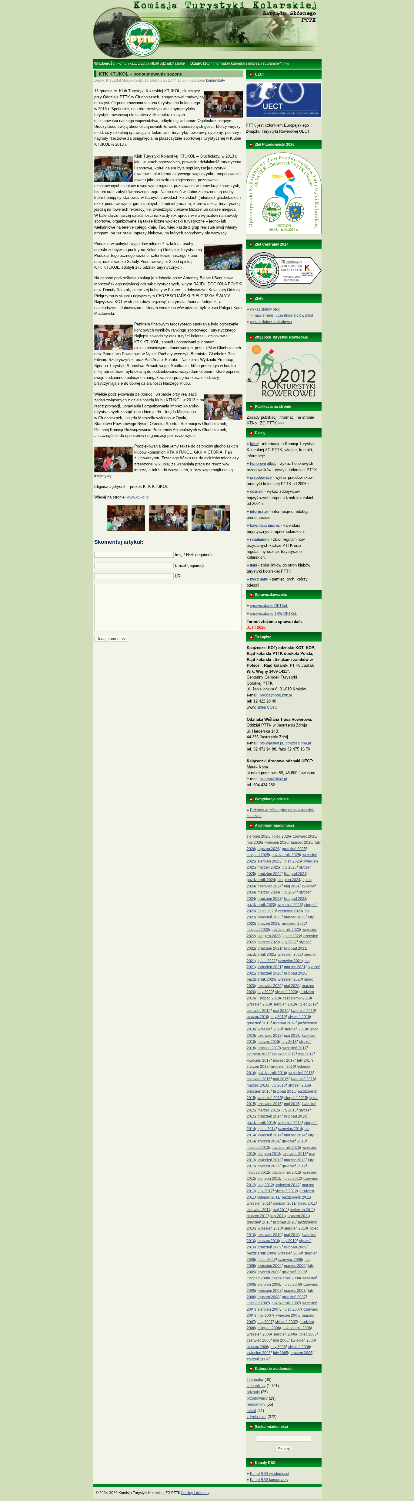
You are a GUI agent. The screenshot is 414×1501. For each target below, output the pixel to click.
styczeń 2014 (268, 1141)
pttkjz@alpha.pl (298, 743)
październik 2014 (261, 1123)
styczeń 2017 (258, 1066)
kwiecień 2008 (270, 1290)
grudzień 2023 (270, 899)
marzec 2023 (294, 917)
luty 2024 (289, 892)
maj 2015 (291, 1104)
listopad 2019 (269, 998)
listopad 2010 (284, 1222)
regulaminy (270, 63)
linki (285, 63)
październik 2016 (272, 1073)
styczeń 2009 (268, 1272)
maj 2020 (291, 986)
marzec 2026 (301, 842)
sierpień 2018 (295, 1029)
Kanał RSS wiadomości (269, 1474)
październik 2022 (286, 929)
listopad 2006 (269, 1328)
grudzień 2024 (270, 874)
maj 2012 (265, 1185)
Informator (220, 63)
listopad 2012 (258, 1172)
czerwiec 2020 (270, 986)
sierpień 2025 (269, 861)
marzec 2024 (268, 892)
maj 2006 (281, 1340)
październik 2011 (296, 1197)
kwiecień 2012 (287, 1185)
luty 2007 (265, 1322)
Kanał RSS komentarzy (269, 1480)
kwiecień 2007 (287, 1315)
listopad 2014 (295, 1116)
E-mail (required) (189, 565)
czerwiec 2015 (270, 1104)
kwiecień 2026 (277, 842)
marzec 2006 (257, 1347)
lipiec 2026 (281, 836)
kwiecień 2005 (259, 1353)
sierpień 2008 (269, 1284)
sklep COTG (267, 707)
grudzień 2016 (283, 1066)
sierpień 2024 (289, 880)
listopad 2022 (258, 929)
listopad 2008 (258, 1278)
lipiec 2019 (308, 1004)
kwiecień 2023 (270, 917)
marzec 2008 (294, 1290)
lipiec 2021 (267, 961)
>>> (281, 423)
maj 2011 (280, 1210)
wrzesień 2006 (259, 1334)
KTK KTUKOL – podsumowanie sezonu (140, 74)
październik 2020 (261, 979)
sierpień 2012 (269, 1178)
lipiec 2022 (292, 936)
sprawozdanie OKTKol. (269, 606)
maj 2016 (281, 1079)
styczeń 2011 (298, 1216)
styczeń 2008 (268, 1297)
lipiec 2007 (292, 1309)
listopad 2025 (258, 855)
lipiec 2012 (292, 1178)
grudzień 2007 (294, 1297)
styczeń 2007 (286, 1322)
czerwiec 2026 (304, 836)
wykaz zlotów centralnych (271, 322)
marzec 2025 (268, 867)
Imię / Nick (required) (193, 555)
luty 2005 (280, 1353)
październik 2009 (261, 1253)
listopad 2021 (295, 948)
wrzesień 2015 (270, 1098)
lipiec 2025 (292, 861)
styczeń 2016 (299, 1085)
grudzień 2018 (259, 1023)
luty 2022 (289, 942)
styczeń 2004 (258, 1359)
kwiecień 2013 (270, 1160)
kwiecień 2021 (270, 967)
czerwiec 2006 (259, 1340)
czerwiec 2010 (270, 1235)
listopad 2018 (284, 1023)
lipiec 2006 (308, 1334)
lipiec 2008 (292, 1284)
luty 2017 (304, 1060)
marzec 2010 (268, 1241)
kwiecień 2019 (303, 1011)
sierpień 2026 (258, 836)
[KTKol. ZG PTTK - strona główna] (207, 58)
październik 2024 (261, 880)
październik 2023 (261, 905)
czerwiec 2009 (290, 1260)
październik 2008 (286, 1278)
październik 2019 (296, 998)
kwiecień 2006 (303, 1340)
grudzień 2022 (294, 923)
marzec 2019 (257, 1017)
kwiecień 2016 (303, 1079)
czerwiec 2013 (295, 1154)
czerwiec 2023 (290, 911)
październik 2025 (286, 855)
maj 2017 (306, 1054)
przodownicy (257, 1398)
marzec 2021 (294, 967)
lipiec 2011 (307, 1203)
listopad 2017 (269, 1048)
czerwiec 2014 (290, 1129)
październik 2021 (261, 954)
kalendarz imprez (245, 63)
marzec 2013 (294, 1160)
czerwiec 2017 (284, 1054)
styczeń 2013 (268, 1166)
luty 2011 (277, 1216)
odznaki (166, 63)
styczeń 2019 (299, 1017)
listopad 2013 (258, 1147)
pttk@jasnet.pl (271, 743)
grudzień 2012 (294, 1166)
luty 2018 (289, 1042)
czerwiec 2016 (259, 1079)
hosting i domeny (195, 1493)
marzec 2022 (268, 942)
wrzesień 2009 (290, 1253)
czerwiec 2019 (259, 1011)
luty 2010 (289, 1241)
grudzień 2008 (294, 1272)
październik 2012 (286, 1172)
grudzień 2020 (270, 973)
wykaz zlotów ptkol (265, 309)
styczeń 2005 (301, 1353)
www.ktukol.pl (138, 497)
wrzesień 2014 (290, 1123)
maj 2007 (265, 1315)
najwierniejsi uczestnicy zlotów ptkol (283, 315)
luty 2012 (265, 1191)
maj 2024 (291, 886)
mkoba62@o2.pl (273, 779)
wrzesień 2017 (294, 1048)
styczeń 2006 (299, 1347)
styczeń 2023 (268, 923)
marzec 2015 (268, 1110)
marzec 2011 (257, 1216)
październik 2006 (296, 1328)
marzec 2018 (268, 1042)
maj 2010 (291, 1235)
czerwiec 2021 (290, 961)
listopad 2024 (295, 874)
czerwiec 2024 (270, 886)
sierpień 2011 (284, 1203)
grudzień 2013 (294, 1141)
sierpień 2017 (258, 1054)
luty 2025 (289, 867)
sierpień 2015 (295, 1098)
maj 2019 (281, 1011)
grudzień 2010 (259, 1222)
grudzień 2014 (270, 1116)
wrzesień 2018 (270, 1029)
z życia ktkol (148, 63)
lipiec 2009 (267, 1260)
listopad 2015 (284, 1091)
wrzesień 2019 (259, 1004)
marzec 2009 (294, 1266)
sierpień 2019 (284, 1004)
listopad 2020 (295, 973)
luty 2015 (289, 1110)
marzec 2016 (257, 1085)
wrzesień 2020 (290, 979)
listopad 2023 (295, 899)
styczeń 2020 (286, 992)
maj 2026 (254, 842)
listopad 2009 (295, 1247)
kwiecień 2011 (302, 1210)
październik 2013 (286, 1147)
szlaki (179, 63)
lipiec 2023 (267, 911)
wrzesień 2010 (270, 1228)
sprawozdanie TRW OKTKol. (273, 613)
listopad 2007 (258, 1303)
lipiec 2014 (267, 1129)
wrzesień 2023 (290, 905)
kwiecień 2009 (270, 1266)
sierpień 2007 (269, 1309)
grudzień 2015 (259, 1091)
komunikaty (127, 63)
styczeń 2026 (268, 849)
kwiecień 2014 (270, 1135)
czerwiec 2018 (270, 1035)
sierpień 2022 (269, 936)
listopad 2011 (268, 1197)
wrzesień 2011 (259, 1203)
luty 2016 (278, 1085)
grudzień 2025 (294, 849)
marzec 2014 (294, 1135)
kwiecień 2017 (259, 1060)
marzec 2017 (284, 1060)
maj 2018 (291, 1035)
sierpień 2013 (269, 1154)
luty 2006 (278, 1347)
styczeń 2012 (286, 1191)
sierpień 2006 (284, 1334)
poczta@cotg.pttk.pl (276, 695)
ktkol (207, 63)
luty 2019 (278, 1017)
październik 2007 (286, 1303)
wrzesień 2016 (301, 1073)
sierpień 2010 (295, 1228)
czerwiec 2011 (258, 1210)
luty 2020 (265, 992)
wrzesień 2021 (290, 954)
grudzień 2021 (270, 948)
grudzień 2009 (270, 1247)
